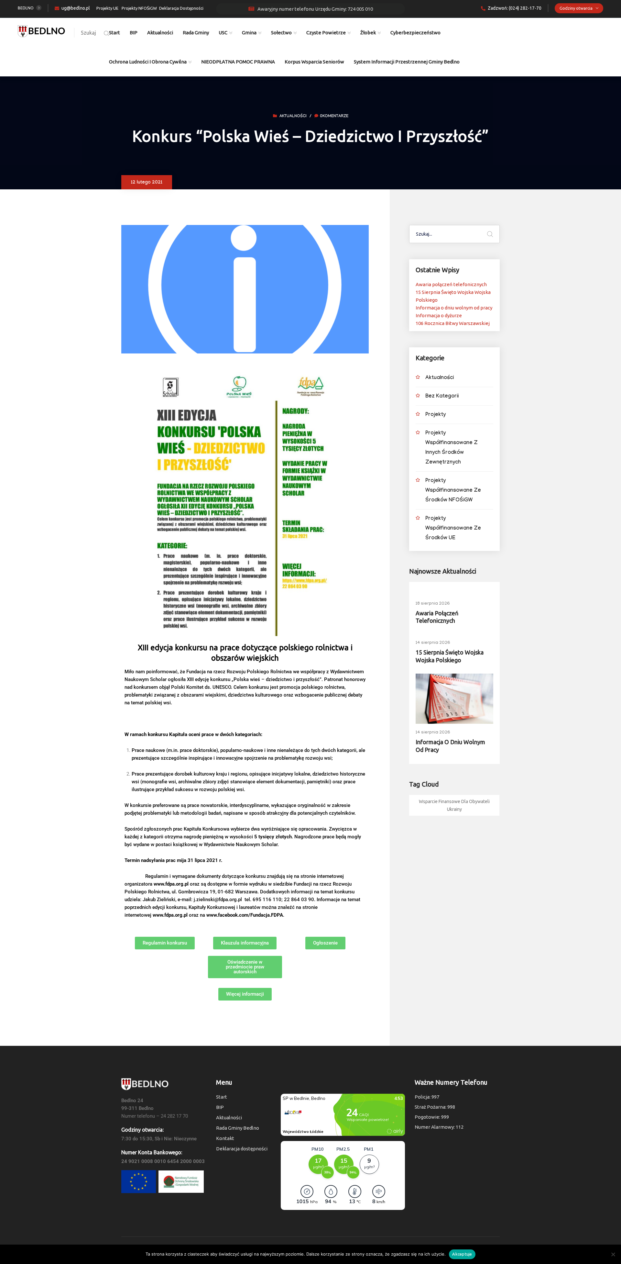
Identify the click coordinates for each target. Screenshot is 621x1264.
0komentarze (334, 116)
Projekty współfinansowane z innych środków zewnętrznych (451, 448)
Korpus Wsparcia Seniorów (314, 61)
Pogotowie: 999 (432, 1117)
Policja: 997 (427, 1097)
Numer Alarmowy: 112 (439, 1127)
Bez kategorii (442, 397)
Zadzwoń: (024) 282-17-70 (514, 8)
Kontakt (225, 1138)
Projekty (435, 415)
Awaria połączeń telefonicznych (451, 284)
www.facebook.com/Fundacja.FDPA (244, 915)
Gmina (249, 32)
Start (114, 32)
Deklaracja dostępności (241, 1148)
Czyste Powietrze (326, 32)
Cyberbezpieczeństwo (415, 32)
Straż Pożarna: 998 (435, 1107)
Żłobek (368, 32)
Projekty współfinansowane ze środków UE (453, 529)
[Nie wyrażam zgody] (613, 1254)
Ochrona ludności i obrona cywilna (148, 61)
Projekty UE (107, 8)
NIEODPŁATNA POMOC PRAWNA (238, 61)
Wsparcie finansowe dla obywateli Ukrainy (454, 805)
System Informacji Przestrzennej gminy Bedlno (407, 61)
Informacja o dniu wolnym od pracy (454, 307)
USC (223, 32)
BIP (133, 32)
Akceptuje (462, 1254)
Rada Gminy (196, 32)
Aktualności (160, 32)
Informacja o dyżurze (439, 315)
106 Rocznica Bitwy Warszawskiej (453, 323)
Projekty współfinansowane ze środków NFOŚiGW (453, 491)
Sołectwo (281, 32)
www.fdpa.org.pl (171, 884)
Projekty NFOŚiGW (139, 8)
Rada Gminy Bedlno (237, 1128)
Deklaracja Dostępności (181, 8)
